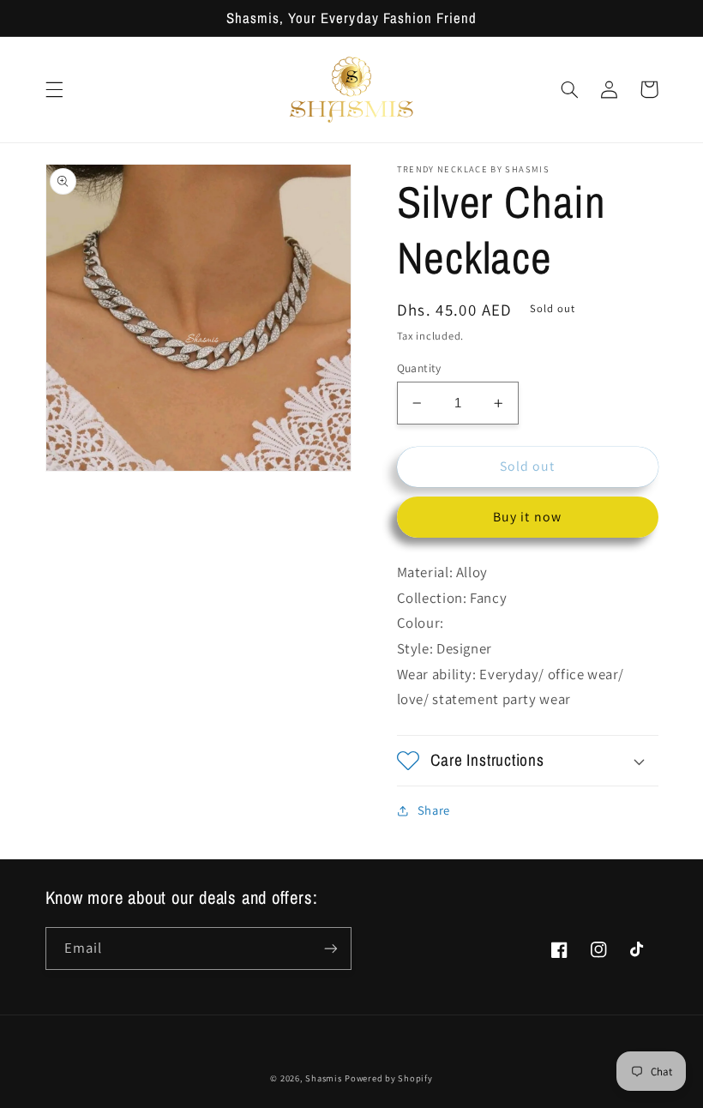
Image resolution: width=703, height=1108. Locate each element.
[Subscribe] (331, 948)
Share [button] (434, 810)
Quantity (419, 368)
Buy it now (527, 517)
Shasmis (323, 1078)
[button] (54, 89)
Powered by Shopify (388, 1078)
